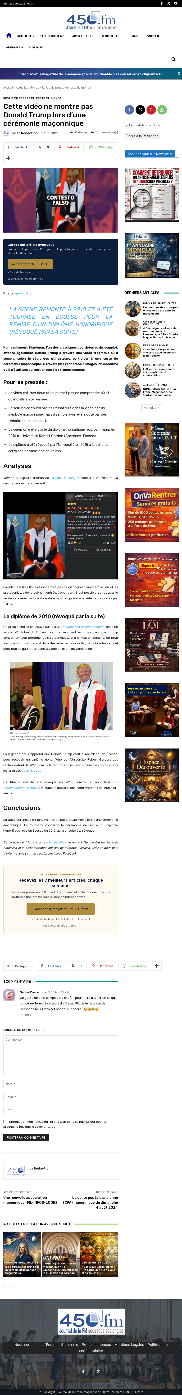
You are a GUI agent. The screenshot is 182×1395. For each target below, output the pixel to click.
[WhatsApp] (162, 110)
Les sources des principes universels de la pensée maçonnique (22, 1270)
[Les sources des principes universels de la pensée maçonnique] (22, 1254)
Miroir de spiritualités (21, 1262)
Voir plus (150, 408)
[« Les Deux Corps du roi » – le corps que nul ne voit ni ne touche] (99, 1254)
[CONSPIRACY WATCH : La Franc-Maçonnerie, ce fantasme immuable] (133, 390)
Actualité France (155, 385)
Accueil (8, 87)
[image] (152, 195)
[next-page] (14, 1285)
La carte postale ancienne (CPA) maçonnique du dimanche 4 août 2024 (90, 1202)
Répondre (27, 1015)
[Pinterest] (151, 110)
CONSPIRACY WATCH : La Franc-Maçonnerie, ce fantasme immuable (159, 392)
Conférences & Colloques (54, 1258)
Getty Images (31, 770)
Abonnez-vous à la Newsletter (150, 154)
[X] (169, 4)
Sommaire (69, 1344)
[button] (173, 58)
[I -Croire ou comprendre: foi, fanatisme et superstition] (133, 370)
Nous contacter (27, 1344)
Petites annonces (96, 1344)
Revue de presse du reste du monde (66, 87)
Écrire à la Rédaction (142, 136)
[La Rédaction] (7, 133)
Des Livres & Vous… (95, 1262)
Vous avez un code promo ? (25, 278)
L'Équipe (51, 1344)
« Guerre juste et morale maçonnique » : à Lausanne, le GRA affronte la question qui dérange (60, 1268)
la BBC (31, 788)
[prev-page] (6, 1285)
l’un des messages (64, 478)
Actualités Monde (27, 87)
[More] (8, 158)
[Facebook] (162, 4)
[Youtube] (176, 4)
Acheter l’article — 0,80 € (30, 264)
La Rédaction (27, 133)
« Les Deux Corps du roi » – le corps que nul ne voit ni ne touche (98, 1270)
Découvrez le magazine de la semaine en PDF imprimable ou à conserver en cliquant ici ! (91, 74)
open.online (23, 293)
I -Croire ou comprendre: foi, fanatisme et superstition (159, 372)
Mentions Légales (129, 1344)
